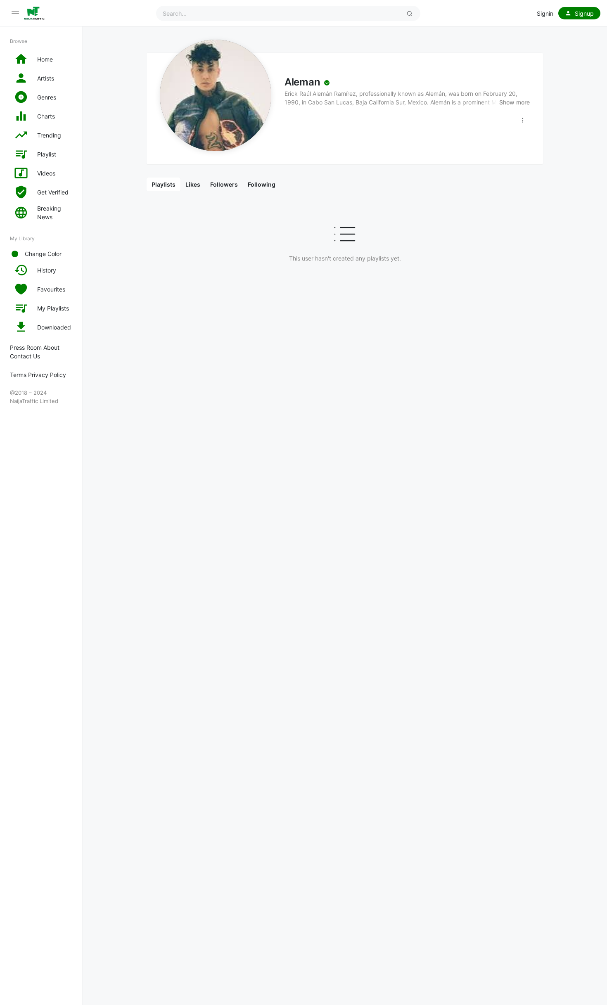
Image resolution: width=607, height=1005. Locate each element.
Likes (192, 184)
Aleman (302, 82)
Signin (545, 13)
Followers (224, 184)
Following (261, 184)
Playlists (163, 184)
